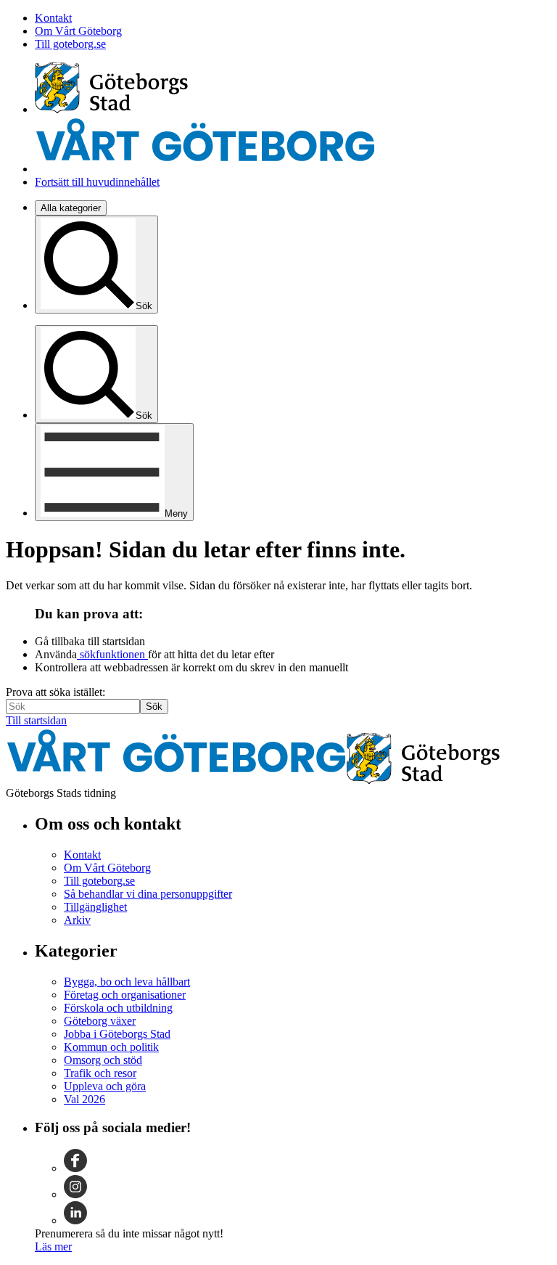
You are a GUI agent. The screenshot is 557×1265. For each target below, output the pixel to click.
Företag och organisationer (125, 994)
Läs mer (53, 1246)
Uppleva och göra (105, 1086)
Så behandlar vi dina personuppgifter (148, 894)
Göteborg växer (100, 1021)
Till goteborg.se (70, 44)
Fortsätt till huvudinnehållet (97, 182)
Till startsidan (36, 720)
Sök (154, 706)
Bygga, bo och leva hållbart (127, 981)
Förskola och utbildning (118, 1008)
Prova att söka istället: (55, 692)
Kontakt (53, 18)
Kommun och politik (111, 1047)
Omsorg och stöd (103, 1060)
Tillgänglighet (95, 907)
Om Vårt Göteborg (78, 31)
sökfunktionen (112, 654)
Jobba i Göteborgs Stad (117, 1034)
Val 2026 (84, 1099)
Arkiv (77, 920)
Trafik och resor (100, 1073)
